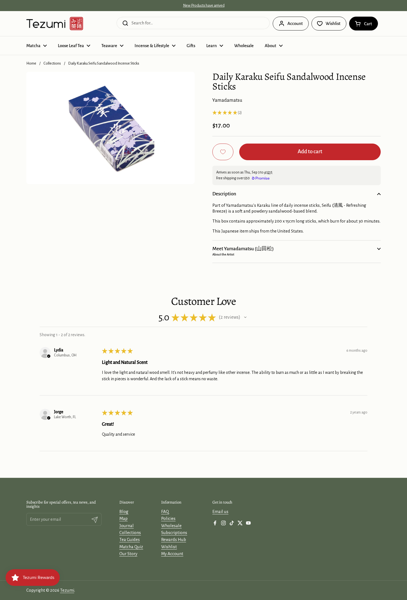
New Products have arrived (204, 5)
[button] (363, 23)
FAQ (165, 511)
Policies (168, 518)
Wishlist (169, 546)
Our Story (128, 553)
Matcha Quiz (131, 546)
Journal (126, 525)
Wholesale (171, 525)
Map (123, 518)
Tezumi (67, 590)
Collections (52, 63)
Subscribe (241, 588)
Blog (123, 511)
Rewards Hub (173, 539)
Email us (220, 511)
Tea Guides (129, 539)
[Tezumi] (54, 23)
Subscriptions (174, 532)
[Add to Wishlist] (222, 152)
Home (31, 63)
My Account (172, 553)
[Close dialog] (281, 570)
